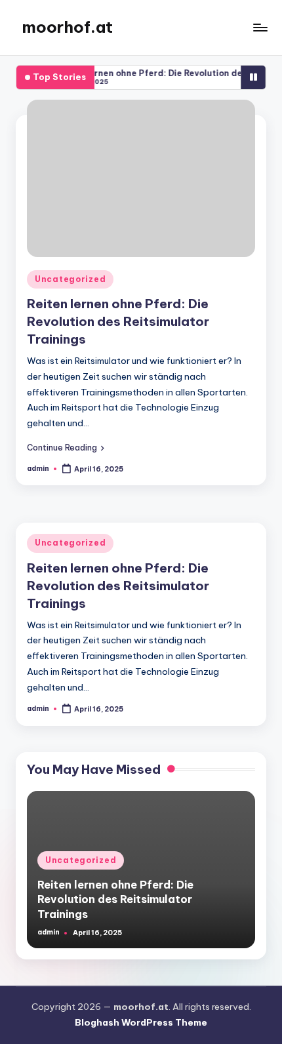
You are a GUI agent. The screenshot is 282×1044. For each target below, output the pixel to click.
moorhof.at (67, 27)
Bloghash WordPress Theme (141, 1022)
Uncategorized (70, 279)
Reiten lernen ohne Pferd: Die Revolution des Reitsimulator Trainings (118, 321)
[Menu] (259, 27)
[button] (65, 447)
